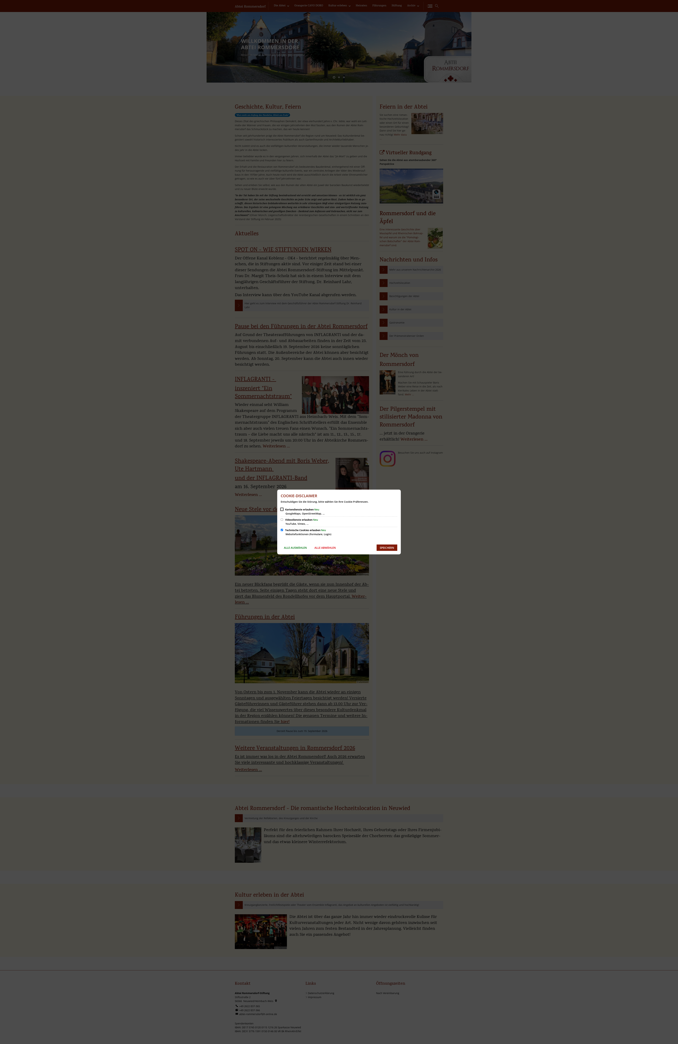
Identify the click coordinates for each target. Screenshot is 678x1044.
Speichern (387, 547)
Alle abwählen (325, 547)
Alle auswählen (295, 547)
